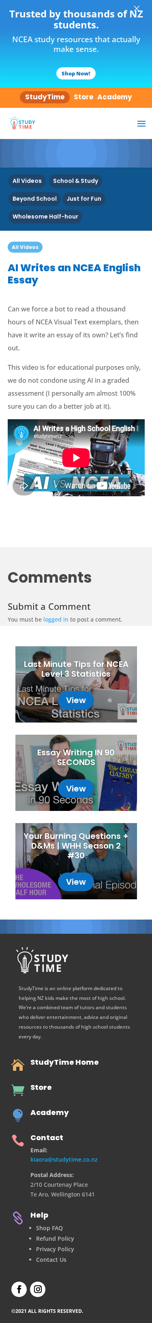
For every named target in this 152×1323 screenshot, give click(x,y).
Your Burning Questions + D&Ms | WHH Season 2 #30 (76, 845)
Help (39, 1215)
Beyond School (35, 199)
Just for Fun (83, 199)
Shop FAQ (49, 1228)
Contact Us (51, 1259)
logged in (56, 619)
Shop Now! (76, 73)
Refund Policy (55, 1238)
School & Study (75, 181)
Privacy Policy (55, 1249)
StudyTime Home (64, 1062)
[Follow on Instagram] (37, 1289)
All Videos (27, 181)
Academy (49, 1112)
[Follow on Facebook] (19, 1289)
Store (41, 1087)
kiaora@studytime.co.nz (64, 1159)
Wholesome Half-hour (45, 216)
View (76, 700)
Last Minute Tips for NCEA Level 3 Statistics (76, 669)
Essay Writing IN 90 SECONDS (76, 757)
